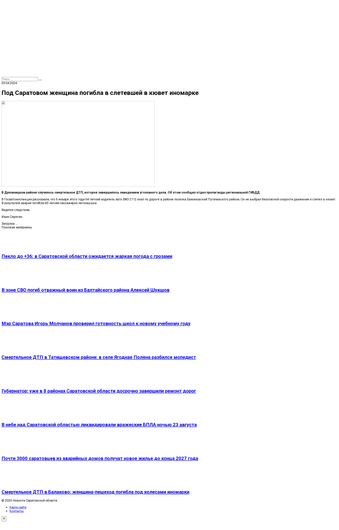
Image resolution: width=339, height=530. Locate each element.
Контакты (16, 511)
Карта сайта (17, 507)
